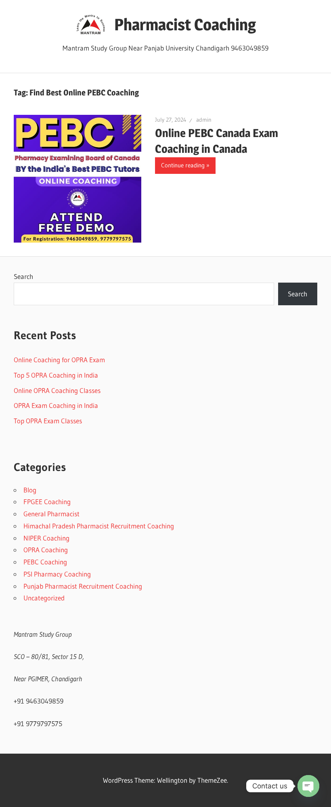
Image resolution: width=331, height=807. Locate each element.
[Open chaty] (308, 786)
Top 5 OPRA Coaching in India (56, 375)
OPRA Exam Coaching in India (56, 405)
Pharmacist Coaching (185, 24)
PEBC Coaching (45, 562)
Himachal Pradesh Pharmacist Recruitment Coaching (98, 526)
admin (204, 119)
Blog (29, 490)
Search (23, 276)
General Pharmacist (51, 513)
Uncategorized (44, 598)
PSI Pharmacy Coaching (57, 574)
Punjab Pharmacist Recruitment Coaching (82, 586)
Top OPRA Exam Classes (48, 420)
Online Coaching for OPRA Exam (59, 359)
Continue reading (183, 165)
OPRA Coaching (45, 549)
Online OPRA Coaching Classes (57, 390)
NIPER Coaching (46, 538)
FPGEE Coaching (47, 501)
